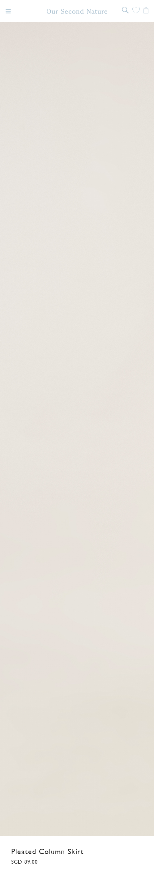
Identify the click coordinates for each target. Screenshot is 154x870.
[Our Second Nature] (77, 11)
